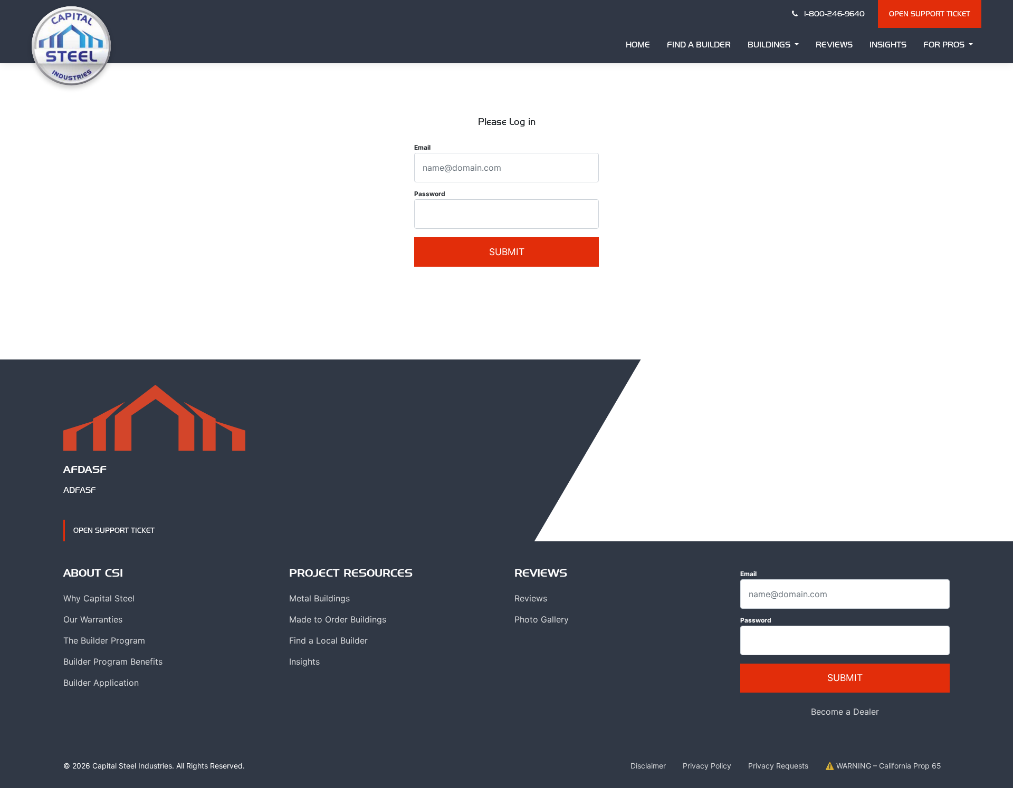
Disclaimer (648, 765)
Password (429, 194)
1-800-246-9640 (833, 13)
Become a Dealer (507, 285)
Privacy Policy (707, 765)
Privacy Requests (778, 765)
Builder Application (101, 682)
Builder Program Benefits (113, 661)
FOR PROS (945, 44)
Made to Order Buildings (337, 619)
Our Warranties (92, 619)
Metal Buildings (319, 598)
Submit (506, 251)
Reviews (834, 44)
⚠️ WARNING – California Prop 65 (883, 765)
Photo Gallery (541, 619)
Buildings (770, 44)
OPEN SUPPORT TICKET (929, 13)
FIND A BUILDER (699, 44)
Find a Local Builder (328, 640)
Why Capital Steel (99, 598)
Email (422, 147)
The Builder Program (104, 640)
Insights (887, 44)
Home (638, 44)
